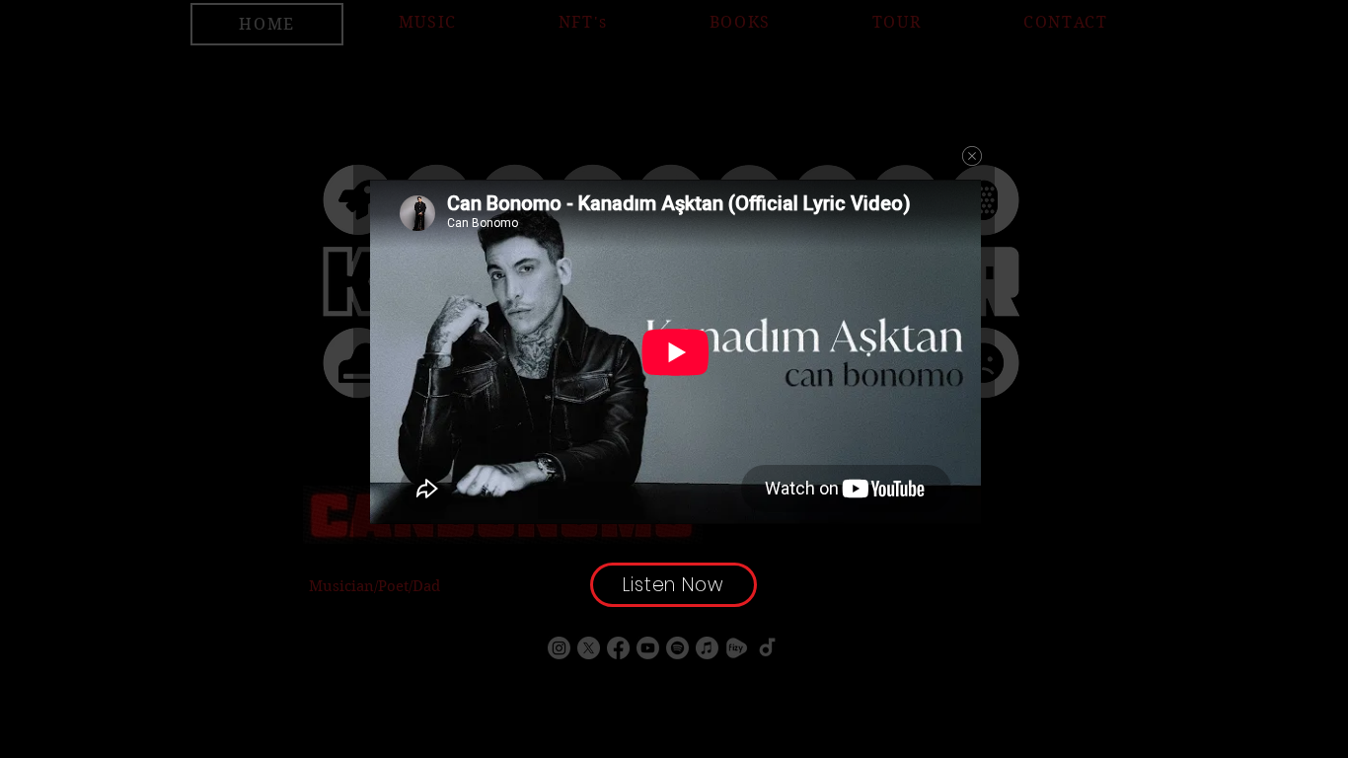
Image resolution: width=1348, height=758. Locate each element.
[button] (972, 156)
